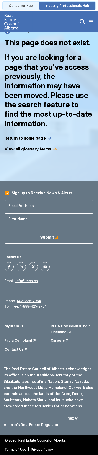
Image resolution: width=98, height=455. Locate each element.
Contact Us (15, 349)
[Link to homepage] (17, 21)
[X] (33, 266)
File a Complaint (19, 340)
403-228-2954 (29, 301)
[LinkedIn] (21, 266)
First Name (18, 219)
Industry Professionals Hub (67, 6)
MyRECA (12, 326)
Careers (58, 340)
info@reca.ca (26, 281)
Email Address (21, 205)
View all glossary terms (28, 149)
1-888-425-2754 (33, 306)
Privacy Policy (42, 449)
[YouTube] (45, 266)
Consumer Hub (21, 6)
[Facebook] (9, 266)
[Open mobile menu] (90, 21)
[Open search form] (82, 21)
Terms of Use (15, 449)
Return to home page (25, 138)
